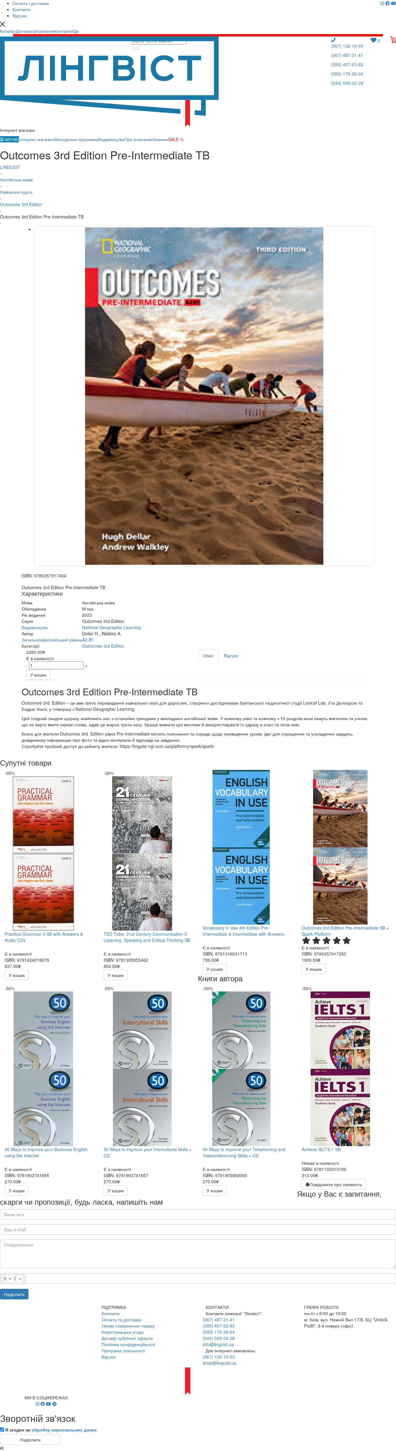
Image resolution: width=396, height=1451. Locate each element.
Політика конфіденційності (128, 1344)
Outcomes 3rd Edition (103, 646)
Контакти (110, 1313)
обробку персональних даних (64, 1430)
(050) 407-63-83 (347, 64)
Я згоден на (51, 1430)
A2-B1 (88, 640)
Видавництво (35, 627)
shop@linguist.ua (219, 1363)
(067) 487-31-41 (347, 55)
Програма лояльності (123, 1350)
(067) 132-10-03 (347, 46)
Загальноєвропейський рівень (52, 640)
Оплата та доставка (121, 1319)
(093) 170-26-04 (347, 74)
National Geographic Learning (111, 627)
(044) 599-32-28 (347, 83)
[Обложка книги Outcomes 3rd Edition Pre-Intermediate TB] (204, 396)
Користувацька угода (122, 1332)
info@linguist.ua (218, 1344)
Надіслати (14, 1294)
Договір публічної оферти (127, 1338)
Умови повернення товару (128, 1326)
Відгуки (108, 1357)
